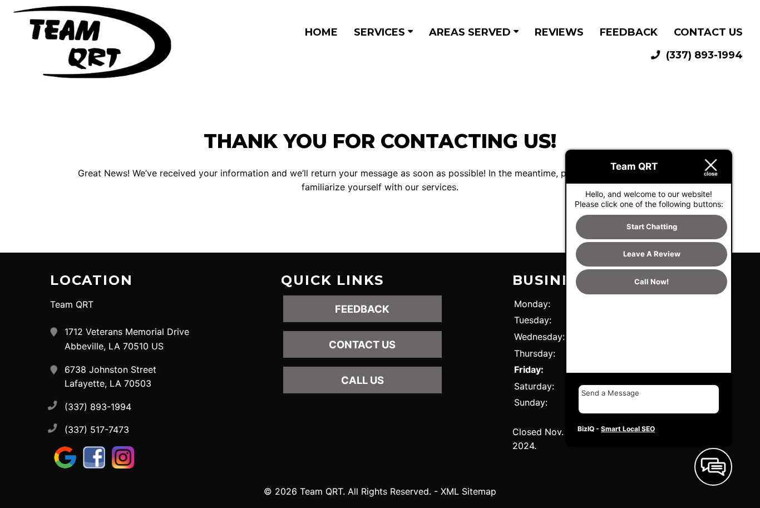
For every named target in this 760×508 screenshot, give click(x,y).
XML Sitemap (468, 491)
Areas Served (471, 32)
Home (321, 32)
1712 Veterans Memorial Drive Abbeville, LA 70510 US (127, 339)
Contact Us (708, 32)
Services (381, 32)
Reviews (559, 32)
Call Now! (651, 282)
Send (702, 430)
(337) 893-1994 (703, 55)
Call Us (362, 380)
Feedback (629, 32)
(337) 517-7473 (97, 429)
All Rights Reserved (388, 491)
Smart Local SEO (628, 429)
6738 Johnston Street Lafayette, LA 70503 (110, 376)
